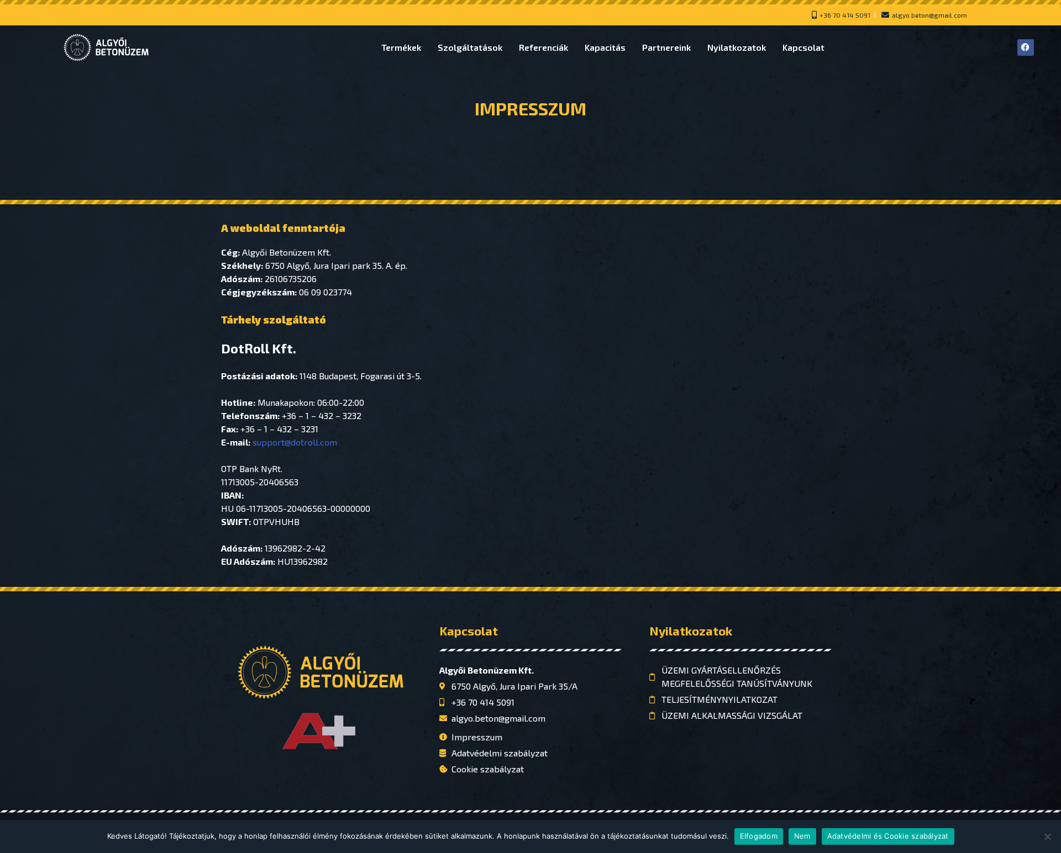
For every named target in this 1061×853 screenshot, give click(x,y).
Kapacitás (605, 47)
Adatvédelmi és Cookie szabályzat (888, 835)
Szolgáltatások (470, 47)
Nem (802, 835)
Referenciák (543, 47)
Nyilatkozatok (736, 47)
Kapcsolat (803, 47)
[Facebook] (1025, 47)
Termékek (401, 47)
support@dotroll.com (295, 442)
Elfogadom (759, 835)
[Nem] (1047, 836)
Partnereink (666, 47)
